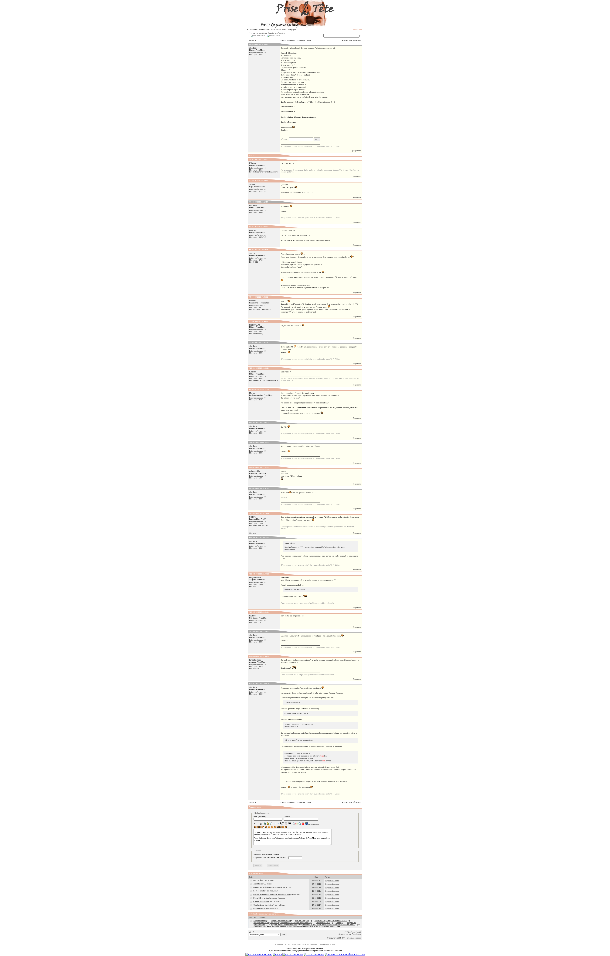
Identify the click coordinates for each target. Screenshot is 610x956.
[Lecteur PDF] (286, 823)
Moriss (252, 393)
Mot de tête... (258, 880)
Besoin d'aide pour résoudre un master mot (271, 894)
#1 (250, 44)
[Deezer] (296, 823)
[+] (360, 36)
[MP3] (299, 823)
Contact (333, 944)
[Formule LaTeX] (282, 823)
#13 (250, 442)
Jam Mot (257, 884)
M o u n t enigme (302, 921)
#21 (250, 656)
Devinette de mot (323, 923)
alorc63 (252, 301)
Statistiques (296, 944)
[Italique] (258, 823)
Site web (252, 533)
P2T (346, 932)
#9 (250, 342)
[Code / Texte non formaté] (278, 823)
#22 (250, 683)
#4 (250, 202)
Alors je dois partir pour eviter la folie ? (331, 921)
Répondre (357, 151)
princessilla (254, 471)
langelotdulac (255, 578)
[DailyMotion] (306, 823)
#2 (250, 159)
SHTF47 (252, 517)
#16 (250, 513)
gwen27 (252, 230)
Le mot (339, 923)
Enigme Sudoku (260, 908)
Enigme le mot (260, 921)
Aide (317, 824)
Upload (312, 824)
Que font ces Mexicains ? (263, 905)
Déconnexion (357, 30)
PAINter (252, 616)
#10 (250, 368)
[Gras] (255, 823)
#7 (250, 297)
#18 (250, 574)
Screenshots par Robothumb (350, 934)
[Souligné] (261, 823)
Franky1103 (254, 325)
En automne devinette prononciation (284, 926)
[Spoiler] (289, 823)
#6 (250, 250)
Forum (283, 40)
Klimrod (252, 163)
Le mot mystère (259, 891)
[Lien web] (265, 823)
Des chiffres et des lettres (264, 898)
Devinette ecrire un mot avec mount (320, 926)
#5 (250, 227)
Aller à (251, 932)
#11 (250, 389)
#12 (250, 422)
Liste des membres (309, 944)
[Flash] (293, 823)
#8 (250, 321)
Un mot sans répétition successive (267, 887)
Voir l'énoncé (315, 446)
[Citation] (275, 823)
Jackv (252, 253)
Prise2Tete (279, 944)
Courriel (287, 817)
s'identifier (281, 33)
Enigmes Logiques (296, 40)
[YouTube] (303, 823)
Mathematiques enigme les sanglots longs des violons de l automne (282, 923)
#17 (250, 538)
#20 (250, 631)
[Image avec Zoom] (271, 823)
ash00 (252, 184)
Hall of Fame (324, 944)
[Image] (268, 823)
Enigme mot (259, 926)
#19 (250, 612)
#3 (250, 181)
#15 (250, 488)
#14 (250, 467)
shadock (253, 48)
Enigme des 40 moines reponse (284, 924)
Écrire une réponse (351, 40)
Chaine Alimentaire (261, 901)
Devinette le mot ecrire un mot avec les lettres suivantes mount (328, 924)
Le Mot (308, 40)
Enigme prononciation (280, 921)
